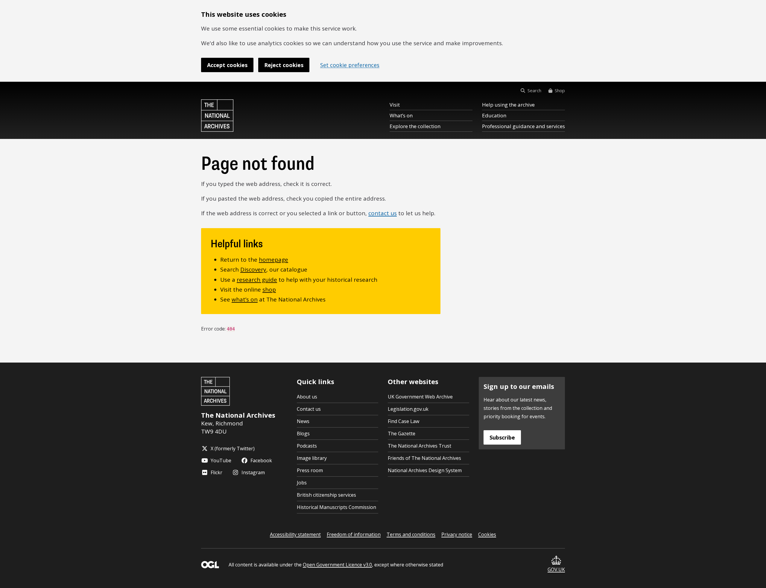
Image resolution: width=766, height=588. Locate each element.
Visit (395, 104)
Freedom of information (354, 534)
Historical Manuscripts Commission (336, 507)
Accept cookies (227, 65)
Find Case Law (403, 421)
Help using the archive (508, 104)
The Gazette (401, 433)
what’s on (245, 299)
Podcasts (307, 445)
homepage (273, 259)
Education (494, 115)
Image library (312, 458)
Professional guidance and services (523, 126)
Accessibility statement (295, 534)
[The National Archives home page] (217, 115)
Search (534, 90)
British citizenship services (326, 495)
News (303, 421)
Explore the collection (415, 126)
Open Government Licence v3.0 (337, 564)
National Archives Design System (425, 470)
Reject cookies (283, 65)
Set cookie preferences (349, 65)
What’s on (401, 115)
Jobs (302, 482)
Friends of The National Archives (424, 458)
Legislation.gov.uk (408, 409)
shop (269, 289)
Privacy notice (456, 534)
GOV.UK (556, 569)
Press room (310, 470)
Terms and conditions (411, 534)
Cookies (487, 534)
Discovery (253, 269)
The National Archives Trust (419, 445)
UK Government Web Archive (420, 396)
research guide (257, 280)
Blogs (303, 433)
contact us (382, 213)
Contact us (309, 409)
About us (307, 396)
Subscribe (502, 437)
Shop (560, 90)
